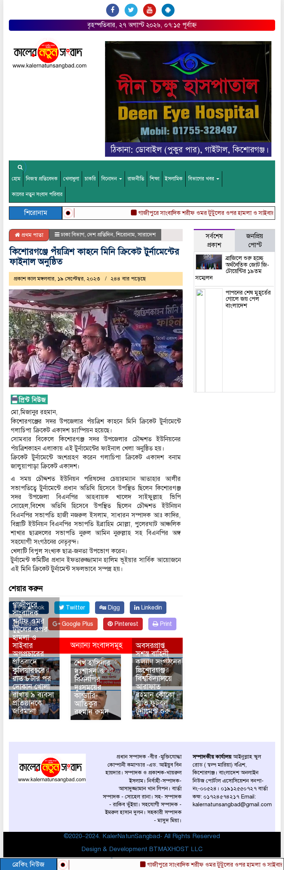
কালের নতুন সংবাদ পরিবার (37, 194)
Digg (113, 607)
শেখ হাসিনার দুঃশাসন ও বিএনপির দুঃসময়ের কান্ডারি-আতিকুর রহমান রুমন (92, 687)
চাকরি (90, 179)
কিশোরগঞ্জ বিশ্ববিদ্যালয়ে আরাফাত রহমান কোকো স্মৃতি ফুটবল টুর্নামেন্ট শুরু (155, 691)
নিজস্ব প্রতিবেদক (42, 179)
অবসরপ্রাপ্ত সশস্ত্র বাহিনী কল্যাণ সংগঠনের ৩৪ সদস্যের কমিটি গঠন (158, 662)
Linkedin (150, 607)
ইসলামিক (174, 179)
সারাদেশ (147, 234)
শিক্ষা (154, 179)
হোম (16, 179)
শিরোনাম (125, 234)
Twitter (74, 607)
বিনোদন (109, 179)
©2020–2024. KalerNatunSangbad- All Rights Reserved (142, 836)
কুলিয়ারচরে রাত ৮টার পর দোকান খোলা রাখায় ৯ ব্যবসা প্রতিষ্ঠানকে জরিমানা (33, 691)
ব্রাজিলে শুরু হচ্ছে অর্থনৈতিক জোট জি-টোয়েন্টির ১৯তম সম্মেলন (232, 268)
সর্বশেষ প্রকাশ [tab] (214, 240)
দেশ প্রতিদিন (100, 234)
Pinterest (125, 624)
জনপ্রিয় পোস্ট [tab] (254, 240)
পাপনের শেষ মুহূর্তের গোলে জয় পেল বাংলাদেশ (248, 299)
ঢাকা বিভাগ (72, 234)
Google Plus (76, 624)
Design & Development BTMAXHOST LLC (142, 849)
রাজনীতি (136, 179)
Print (165, 624)
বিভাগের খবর (202, 179)
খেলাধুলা (71, 179)
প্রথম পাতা (31, 235)
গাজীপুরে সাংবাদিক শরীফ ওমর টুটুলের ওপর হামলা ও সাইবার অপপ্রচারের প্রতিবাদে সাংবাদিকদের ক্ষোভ (31, 641)
